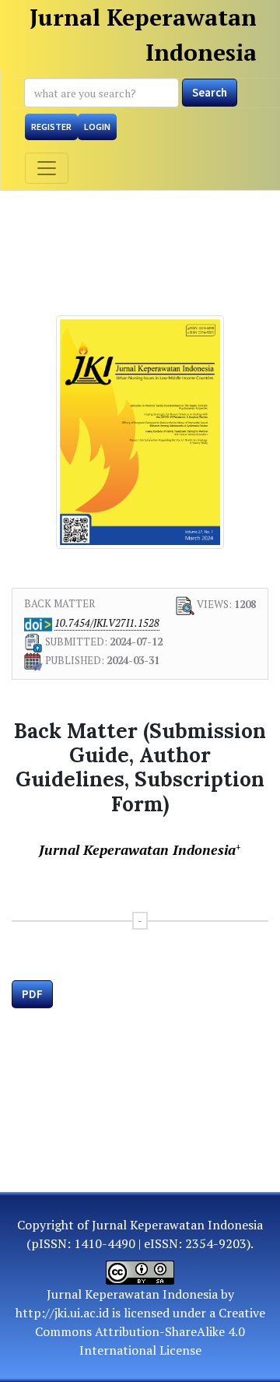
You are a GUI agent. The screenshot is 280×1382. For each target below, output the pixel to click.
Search (209, 92)
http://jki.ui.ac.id (62, 1312)
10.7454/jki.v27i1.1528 (106, 623)
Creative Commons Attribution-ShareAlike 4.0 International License (150, 1331)
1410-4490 (104, 1243)
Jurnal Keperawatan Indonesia (143, 35)
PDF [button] (32, 993)
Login (97, 126)
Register (51, 126)
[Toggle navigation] (46, 168)
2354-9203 (216, 1243)
